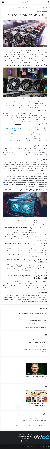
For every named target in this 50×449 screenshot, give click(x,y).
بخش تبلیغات (42, 18)
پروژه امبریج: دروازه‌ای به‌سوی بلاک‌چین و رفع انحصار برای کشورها (33, 425)
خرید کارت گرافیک (40, 113)
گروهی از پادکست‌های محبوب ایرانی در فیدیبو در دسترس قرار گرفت (38, 404)
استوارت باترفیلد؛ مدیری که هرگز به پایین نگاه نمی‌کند (36, 377)
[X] (26, 441)
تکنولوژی (39, 11)
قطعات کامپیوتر (38, 150)
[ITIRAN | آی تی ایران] (25, 2)
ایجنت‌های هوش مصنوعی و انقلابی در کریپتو (37, 418)
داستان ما (7, 446)
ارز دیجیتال (39, 7)
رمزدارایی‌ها (44, 414)
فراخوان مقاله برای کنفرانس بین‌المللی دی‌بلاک (37, 420)
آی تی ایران (44, 7)
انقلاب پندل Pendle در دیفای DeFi (39, 423)
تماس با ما (3, 446)
